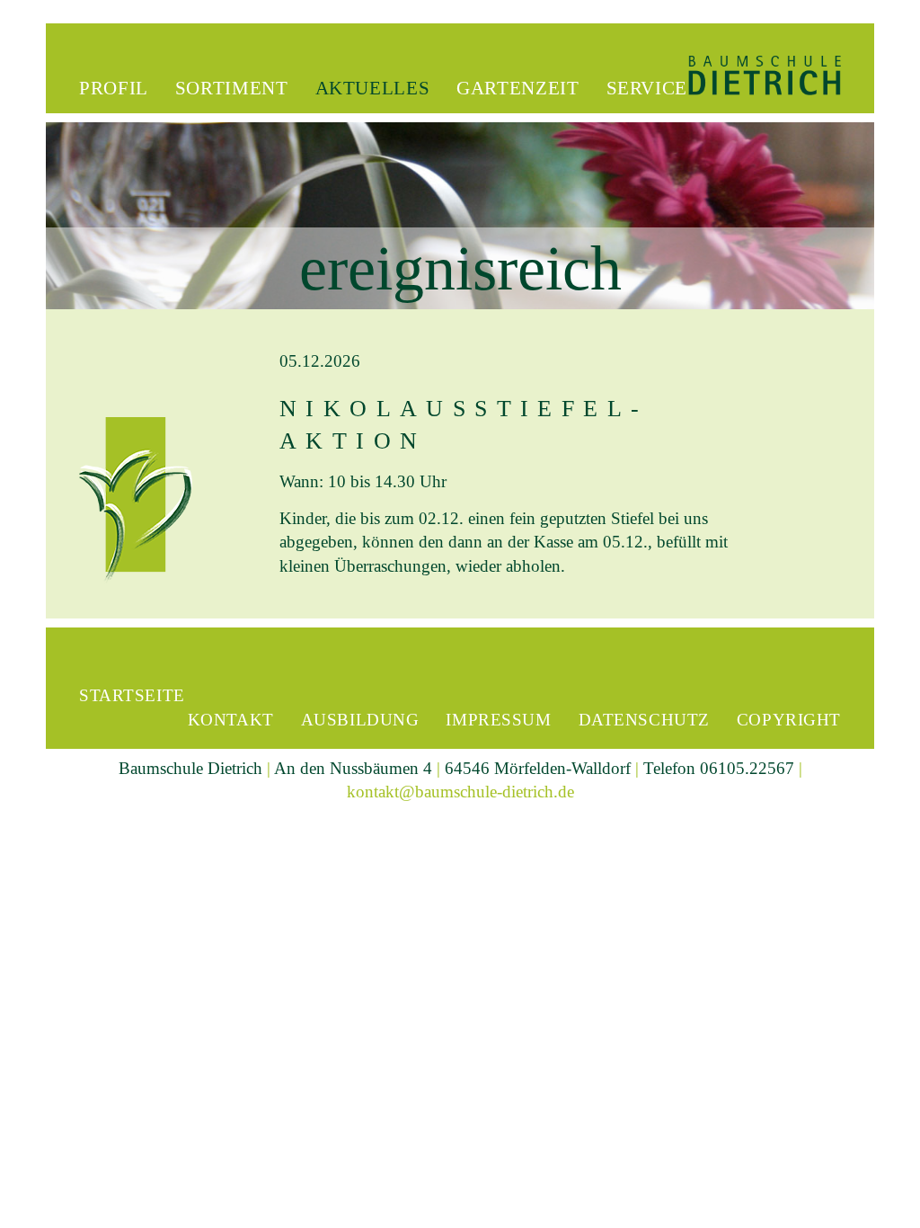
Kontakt (231, 719)
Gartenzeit (517, 88)
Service (646, 88)
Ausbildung (360, 719)
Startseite (132, 695)
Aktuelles (372, 88)
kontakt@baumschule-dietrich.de (460, 791)
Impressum (498, 719)
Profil (113, 88)
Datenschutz (644, 719)
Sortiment (231, 88)
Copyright (789, 719)
